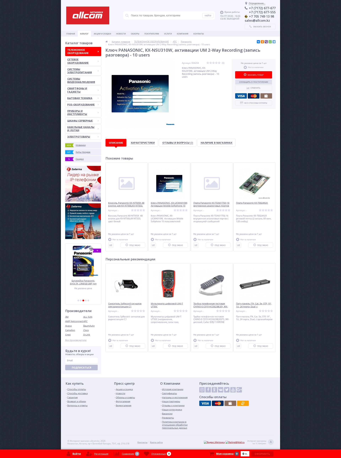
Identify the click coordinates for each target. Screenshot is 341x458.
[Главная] (106, 41)
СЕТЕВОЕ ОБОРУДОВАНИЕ (78, 61)
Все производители (75, 340)
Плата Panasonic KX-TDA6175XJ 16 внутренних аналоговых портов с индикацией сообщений (211, 205)
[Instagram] (202, 389)
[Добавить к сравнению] (110, 245)
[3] (83, 300)
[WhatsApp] (270, 41)
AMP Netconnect (74, 321)
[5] (88, 300)
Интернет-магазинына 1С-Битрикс (259, 442)
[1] (78, 300)
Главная (70, 33)
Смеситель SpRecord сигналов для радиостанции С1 (124, 305)
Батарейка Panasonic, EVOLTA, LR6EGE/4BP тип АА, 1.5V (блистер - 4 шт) (83, 282)
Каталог (84, 33)
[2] (81, 300)
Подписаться (81, 367)
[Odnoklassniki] (214, 389)
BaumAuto (89, 325)
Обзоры (135, 33)
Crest (68, 334)
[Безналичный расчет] (243, 403)
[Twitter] (226, 389)
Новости (121, 33)
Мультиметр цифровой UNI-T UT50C (167, 305)
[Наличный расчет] (266, 96)
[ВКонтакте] (258, 41)
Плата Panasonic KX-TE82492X (252, 202)
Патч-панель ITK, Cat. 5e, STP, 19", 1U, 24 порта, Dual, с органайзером (254, 306)
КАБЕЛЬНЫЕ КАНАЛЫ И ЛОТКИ (80, 128)
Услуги (168, 33)
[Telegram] (274, 41)
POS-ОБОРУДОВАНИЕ (81, 104)
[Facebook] (208, 389)
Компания (182, 33)
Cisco (86, 330)
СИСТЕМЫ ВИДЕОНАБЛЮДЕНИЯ (81, 80)
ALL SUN (87, 316)
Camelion (70, 330)
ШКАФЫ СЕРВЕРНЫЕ (80, 120)
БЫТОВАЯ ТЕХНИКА (79, 98)
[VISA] (241, 96)
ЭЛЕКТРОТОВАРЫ (78, 136)
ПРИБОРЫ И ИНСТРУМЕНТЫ (77, 112)
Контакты (198, 33)
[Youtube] (233, 389)
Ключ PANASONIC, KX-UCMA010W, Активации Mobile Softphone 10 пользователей (169, 205)
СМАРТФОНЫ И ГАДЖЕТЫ (77, 90)
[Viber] (266, 41)
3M (67, 316)
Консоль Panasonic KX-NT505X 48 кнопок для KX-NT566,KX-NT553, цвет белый (126, 205)
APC (85, 321)
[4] (86, 300)
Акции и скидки (102, 33)
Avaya (68, 325)
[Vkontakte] (220, 389)
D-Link (86, 334)
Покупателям (151, 33)
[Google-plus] (239, 389)
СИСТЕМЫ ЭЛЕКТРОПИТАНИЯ (79, 70)
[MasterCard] (253, 96)
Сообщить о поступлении (253, 82)
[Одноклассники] (262, 41)
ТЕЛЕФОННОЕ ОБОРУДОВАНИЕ (78, 51)
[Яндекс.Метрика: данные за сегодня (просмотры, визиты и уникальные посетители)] (214, 442)
